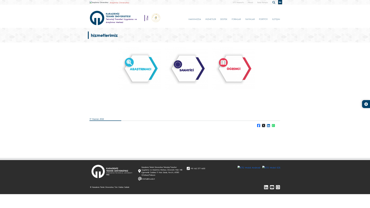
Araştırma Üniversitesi (119, 2)
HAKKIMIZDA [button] (194, 19)
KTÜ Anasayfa (238, 2)
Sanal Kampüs (262, 2)
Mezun (250, 2)
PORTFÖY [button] (263, 19)
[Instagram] (278, 187)
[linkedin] (266, 187)
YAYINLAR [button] (250, 19)
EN (280, 2)
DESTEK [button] (223, 19)
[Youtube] (272, 187)
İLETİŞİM (276, 19)
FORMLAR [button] (236, 19)
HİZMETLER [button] (210, 19)
